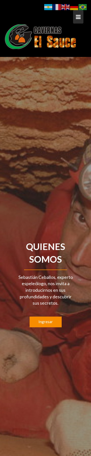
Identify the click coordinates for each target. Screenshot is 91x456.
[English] (65, 6)
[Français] (57, 6)
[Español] (48, 6)
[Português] (83, 6)
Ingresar (45, 321)
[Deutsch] (74, 6)
